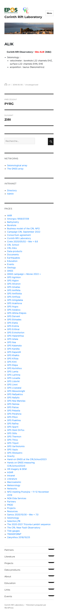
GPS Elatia (12, 322)
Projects (11, 508)
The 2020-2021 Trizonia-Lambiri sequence (28, 524)
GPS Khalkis (13, 355)
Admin (10, 193)
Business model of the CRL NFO (23, 228)
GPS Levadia (13, 378)
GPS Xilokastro (14, 452)
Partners (11, 501)
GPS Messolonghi (16, 391)
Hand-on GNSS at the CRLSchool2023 (27, 459)
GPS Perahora (14, 413)
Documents (13, 254)
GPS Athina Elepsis (16, 313)
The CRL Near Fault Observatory (23, 527)
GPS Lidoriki (13, 381)
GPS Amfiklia (13, 290)
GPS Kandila (13, 348)
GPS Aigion (13, 280)
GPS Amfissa (13, 296)
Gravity (11, 456)
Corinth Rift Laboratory (23, 17)
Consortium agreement (19, 235)
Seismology (13, 517)
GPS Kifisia (12, 358)
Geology (11, 267)
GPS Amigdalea (15, 300)
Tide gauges (13, 530)
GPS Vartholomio (16, 446)
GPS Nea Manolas (16, 400)
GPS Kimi (12, 361)
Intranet (11, 475)
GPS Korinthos (14, 368)
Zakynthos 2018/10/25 (18, 537)
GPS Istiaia (12, 339)
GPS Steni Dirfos (15, 430)
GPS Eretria (13, 326)
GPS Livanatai (14, 387)
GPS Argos (12, 306)
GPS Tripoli (12, 443)
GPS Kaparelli (14, 352)
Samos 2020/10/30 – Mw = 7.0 (22, 514)
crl (9, 85)
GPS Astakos (13, 309)
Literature (12, 478)
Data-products (14, 251)
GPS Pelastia (13, 410)
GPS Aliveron (14, 283)
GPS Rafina (12, 423)
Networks (12, 488)
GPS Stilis (12, 433)
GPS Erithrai (13, 329)
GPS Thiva (12, 439)
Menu (49, 13)
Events (10, 264)
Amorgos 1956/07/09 (18, 218)
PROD (10, 504)
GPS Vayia (12, 449)
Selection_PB (13, 521)
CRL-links (12, 248)
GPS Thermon (14, 436)
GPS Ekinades (14, 319)
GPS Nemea (13, 404)
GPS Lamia (12, 371)
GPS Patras (13, 407)
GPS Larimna (13, 374)
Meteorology (13, 485)
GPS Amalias (13, 287)
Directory (12, 190)
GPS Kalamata (14, 345)
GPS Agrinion (14, 277)
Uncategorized (31, 85)
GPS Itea (11, 342)
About (7, 576)
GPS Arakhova (14, 303)
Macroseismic (14, 482)
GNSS (10, 270)
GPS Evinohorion (15, 332)
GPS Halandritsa (15, 335)
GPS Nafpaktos (15, 394)
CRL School (13, 244)
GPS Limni (12, 384)
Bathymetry (13, 222)
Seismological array (17, 165)
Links (7, 589)
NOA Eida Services (16, 498)
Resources (12, 511)
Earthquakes (13, 257)
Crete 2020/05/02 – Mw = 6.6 (22, 241)
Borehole (11, 225)
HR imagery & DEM (17, 469)
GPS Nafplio (13, 397)
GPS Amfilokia (14, 293)
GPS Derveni (13, 316)
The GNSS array (15, 168)
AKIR (9, 215)
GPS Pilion (12, 417)
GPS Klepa (12, 365)
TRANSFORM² (14, 534)
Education (12, 261)
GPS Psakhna (14, 420)
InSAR (10, 472)
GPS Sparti (12, 426)
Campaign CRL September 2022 (23, 231)
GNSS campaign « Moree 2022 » (24, 274)
